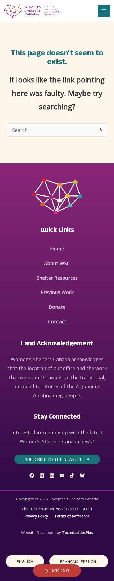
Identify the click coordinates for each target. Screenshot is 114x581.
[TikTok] (72, 475)
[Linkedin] (52, 475)
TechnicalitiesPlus (77, 532)
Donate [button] (57, 307)
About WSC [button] (57, 263)
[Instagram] (42, 475)
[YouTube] (62, 475)
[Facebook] (31, 475)
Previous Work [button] (57, 292)
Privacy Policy (36, 516)
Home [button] (57, 248)
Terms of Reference (72, 516)
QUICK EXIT (57, 570)
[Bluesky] (82, 475)
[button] (57, 459)
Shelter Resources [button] (57, 278)
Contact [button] (57, 321)
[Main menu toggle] (104, 11)
